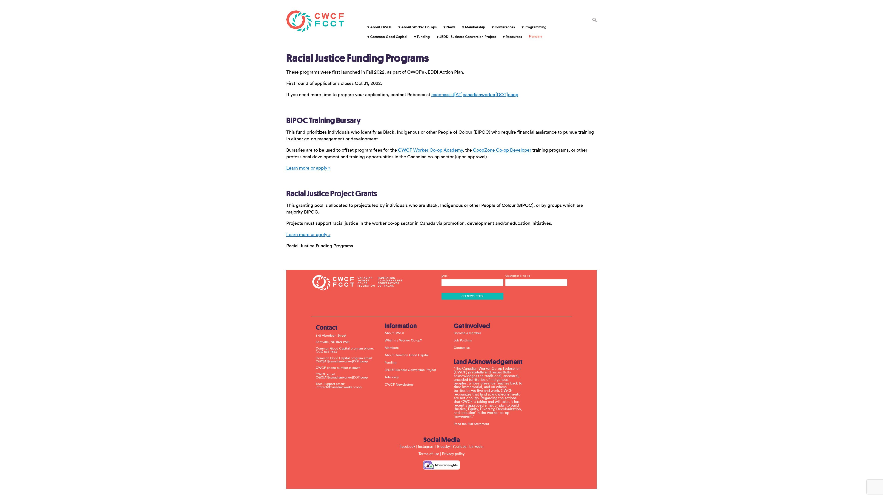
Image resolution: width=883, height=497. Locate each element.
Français (535, 36)
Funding (423, 37)
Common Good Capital (388, 37)
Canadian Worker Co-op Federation (315, 21)
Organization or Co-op (517, 276)
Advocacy (392, 377)
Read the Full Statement (471, 424)
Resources (514, 37)
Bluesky (443, 446)
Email (444, 277)
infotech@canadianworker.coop (338, 387)
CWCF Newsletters (399, 384)
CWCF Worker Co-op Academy (430, 150)
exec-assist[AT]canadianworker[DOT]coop (474, 94)
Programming (535, 27)
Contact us (462, 348)
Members (391, 348)
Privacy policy (453, 454)
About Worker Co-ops (419, 27)
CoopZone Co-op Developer (502, 150)
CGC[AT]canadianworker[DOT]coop (342, 361)
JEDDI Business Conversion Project (467, 37)
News (450, 27)
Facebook (407, 446)
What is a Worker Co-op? (403, 340)
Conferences (505, 27)
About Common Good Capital (407, 355)
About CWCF (381, 27)
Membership (475, 27)
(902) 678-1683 (326, 351)
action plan (497, 405)
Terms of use (429, 454)
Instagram (426, 446)
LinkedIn (476, 446)
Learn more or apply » (308, 168)
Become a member (467, 333)
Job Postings (463, 340)
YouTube (460, 446)
